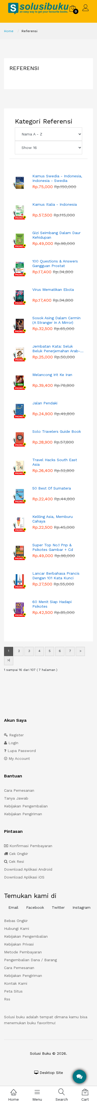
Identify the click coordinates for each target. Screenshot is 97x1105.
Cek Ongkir (18, 853)
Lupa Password (21, 750)
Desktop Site (50, 1072)
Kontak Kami (15, 983)
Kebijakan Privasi (19, 944)
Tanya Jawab (16, 798)
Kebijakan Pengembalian (26, 806)
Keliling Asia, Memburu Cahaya (52, 518)
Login (12, 743)
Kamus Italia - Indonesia (54, 204)
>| (8, 660)
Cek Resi (16, 861)
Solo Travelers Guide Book (56, 431)
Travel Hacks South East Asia (54, 462)
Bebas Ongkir (16, 920)
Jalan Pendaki (44, 403)
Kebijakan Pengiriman (23, 814)
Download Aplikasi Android (28, 869)
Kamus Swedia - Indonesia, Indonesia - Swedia (57, 178)
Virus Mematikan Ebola (53, 289)
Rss (7, 999)
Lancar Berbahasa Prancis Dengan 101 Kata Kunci (55, 575)
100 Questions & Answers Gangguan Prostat (55, 263)
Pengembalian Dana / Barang (30, 960)
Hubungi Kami (16, 928)
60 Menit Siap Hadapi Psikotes (52, 604)
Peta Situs (13, 991)
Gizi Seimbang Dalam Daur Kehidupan (56, 235)
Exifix (63, 1061)
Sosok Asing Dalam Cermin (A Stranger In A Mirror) (56, 320)
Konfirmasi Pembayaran (30, 846)
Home (8, 31)
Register (16, 735)
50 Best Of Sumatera (51, 488)
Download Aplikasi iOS (24, 877)
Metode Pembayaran (23, 952)
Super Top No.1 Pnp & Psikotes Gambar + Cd (52, 547)
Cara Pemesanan (19, 790)
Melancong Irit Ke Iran (52, 374)
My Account (18, 758)
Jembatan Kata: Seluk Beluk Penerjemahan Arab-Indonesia (56, 349)
